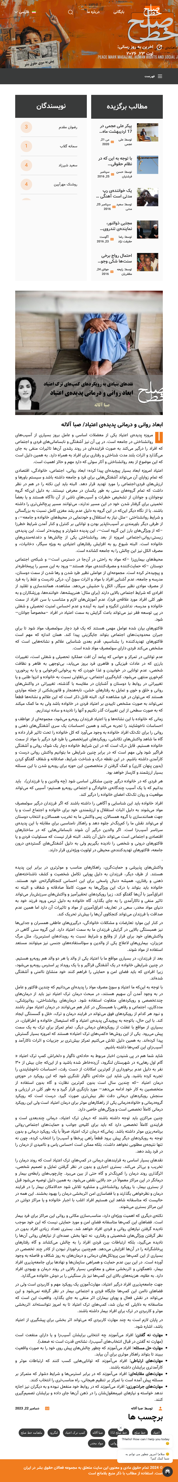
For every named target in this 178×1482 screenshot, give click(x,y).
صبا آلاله (97, 1432)
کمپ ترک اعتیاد (75, 1432)
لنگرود (54, 1432)
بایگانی (119, 12)
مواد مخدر (96, 1443)
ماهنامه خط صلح (31, 1432)
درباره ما (93, 12)
